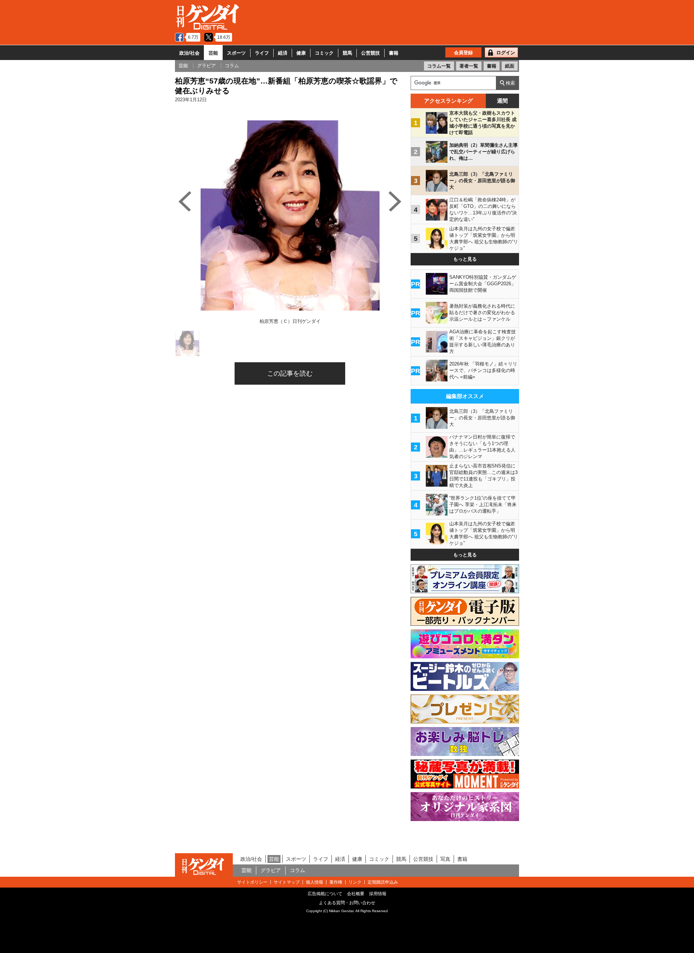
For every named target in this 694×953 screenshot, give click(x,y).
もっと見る (465, 259)
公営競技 (370, 53)
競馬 (347, 53)
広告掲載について (325, 893)
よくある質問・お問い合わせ (347, 902)
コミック (324, 53)
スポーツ (236, 53)
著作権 (335, 882)
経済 (282, 53)
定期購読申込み (383, 882)
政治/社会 (189, 53)
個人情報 (314, 882)
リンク (354, 882)
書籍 (393, 53)
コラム (297, 870)
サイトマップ (287, 882)
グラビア (271, 870)
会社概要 (355, 893)
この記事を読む (290, 373)
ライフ (262, 53)
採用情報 (377, 893)
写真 (445, 859)
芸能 (213, 53)
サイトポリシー (252, 882)
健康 (301, 53)
